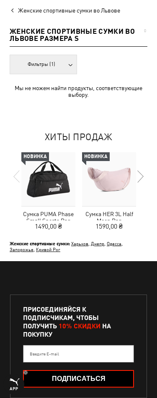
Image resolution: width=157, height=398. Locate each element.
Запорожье (21, 249)
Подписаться (79, 378)
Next (139, 176)
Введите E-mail (44, 353)
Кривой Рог (48, 249)
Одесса (114, 243)
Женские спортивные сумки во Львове (69, 10)
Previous (17, 176)
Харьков (79, 243)
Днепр (97, 243)
